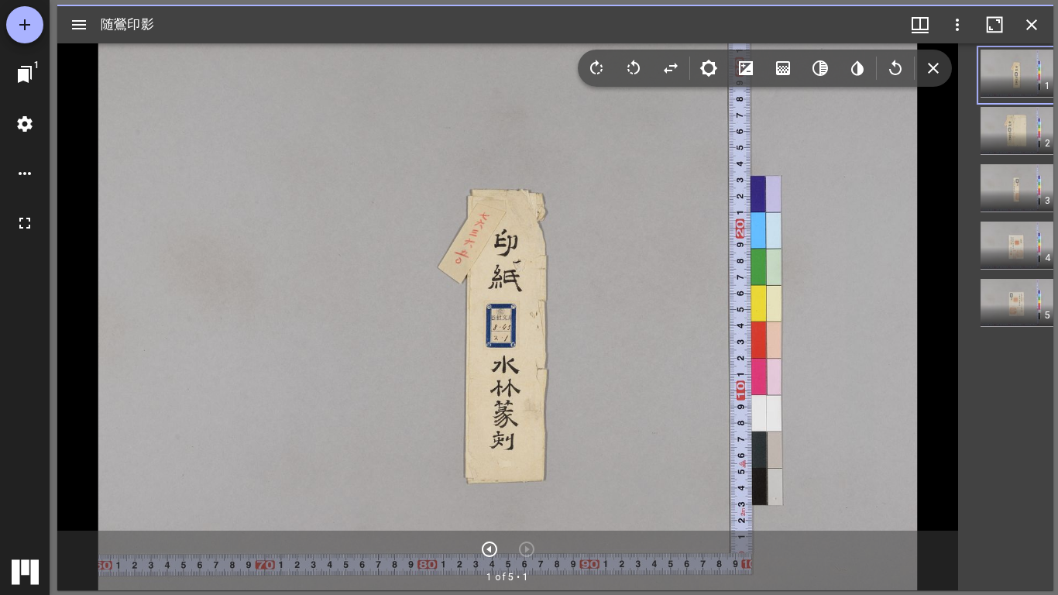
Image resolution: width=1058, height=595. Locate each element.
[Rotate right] (596, 68)
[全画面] (24, 223)
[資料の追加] (24, 24)
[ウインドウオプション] (957, 24)
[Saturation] (783, 68)
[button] (1017, 75)
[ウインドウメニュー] (920, 24)
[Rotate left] (633, 68)
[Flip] (670, 68)
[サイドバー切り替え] (79, 24)
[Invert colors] (857, 68)
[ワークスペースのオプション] (24, 173)
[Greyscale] (820, 68)
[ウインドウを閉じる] (1031, 24)
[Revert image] (895, 68)
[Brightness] (708, 68)
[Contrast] (745, 68)
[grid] (1005, 316)
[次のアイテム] (489, 549)
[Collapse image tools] (933, 68)
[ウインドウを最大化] (994, 24)
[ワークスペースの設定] (24, 124)
